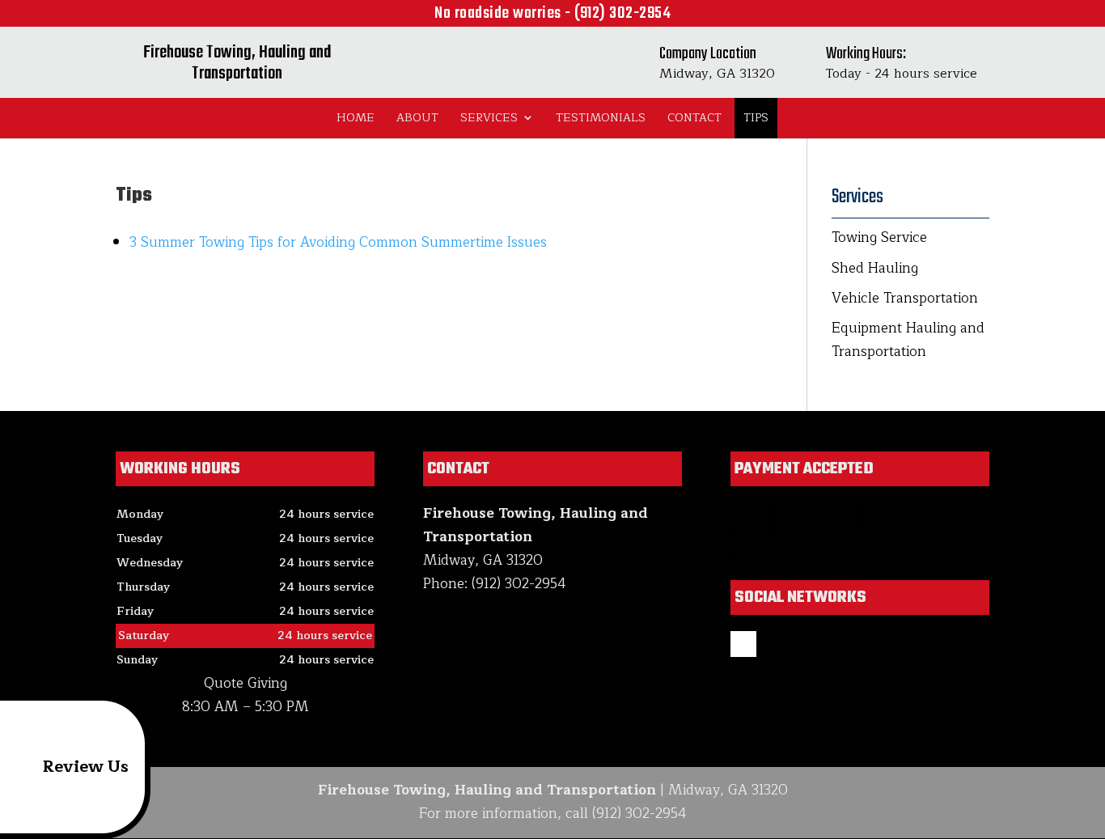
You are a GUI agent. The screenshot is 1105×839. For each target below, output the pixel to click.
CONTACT (694, 117)
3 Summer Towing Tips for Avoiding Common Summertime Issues (338, 242)
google (743, 644)
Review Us (85, 766)
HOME (356, 117)
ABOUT (417, 117)
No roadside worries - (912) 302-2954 (552, 13)
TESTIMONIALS (601, 117)
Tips (755, 117)
